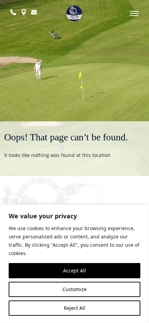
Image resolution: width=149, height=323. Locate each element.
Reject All (74, 308)
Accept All (74, 270)
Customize (74, 289)
